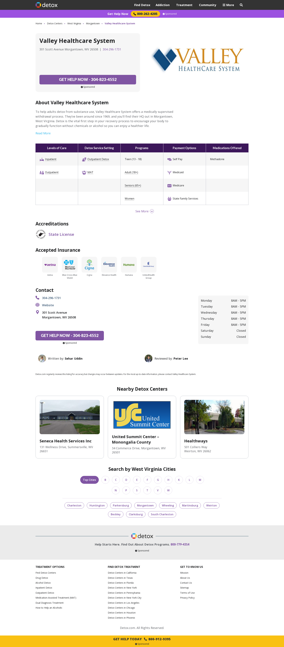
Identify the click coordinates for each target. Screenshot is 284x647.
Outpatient (52, 172)
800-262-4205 (147, 13)
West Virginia (74, 23)
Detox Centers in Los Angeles (123, 602)
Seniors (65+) (133, 185)
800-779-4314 (180, 544)
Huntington (97, 505)
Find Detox (142, 5)
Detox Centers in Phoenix (121, 617)
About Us (185, 577)
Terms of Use (187, 592)
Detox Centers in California (122, 572)
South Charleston (162, 514)
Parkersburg (121, 505)
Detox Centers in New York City (124, 597)
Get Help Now (117, 14)
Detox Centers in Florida (121, 582)
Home (39, 23)
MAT (90, 172)
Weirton (211, 505)
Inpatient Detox (44, 587)
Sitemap (184, 587)
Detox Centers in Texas (120, 577)
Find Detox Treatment (124, 567)
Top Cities (89, 480)
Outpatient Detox (98, 159)
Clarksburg (136, 514)
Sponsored (171, 14)
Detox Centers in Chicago (121, 607)
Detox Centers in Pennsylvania (124, 592)
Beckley (116, 514)
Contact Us (186, 582)
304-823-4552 (88, 79)
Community (207, 5)
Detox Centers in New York (122, 587)
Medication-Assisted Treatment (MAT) (56, 597)
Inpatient (50, 159)
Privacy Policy (187, 597)
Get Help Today (142, 639)
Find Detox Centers (46, 572)
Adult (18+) (131, 172)
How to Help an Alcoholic (49, 607)
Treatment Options (50, 567)
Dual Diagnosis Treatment (50, 602)
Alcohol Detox (43, 582)
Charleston (74, 505)
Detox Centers (54, 23)
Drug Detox (42, 577)
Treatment (184, 5)
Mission (184, 572)
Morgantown (93, 23)
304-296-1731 (112, 49)
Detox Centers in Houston (122, 612)
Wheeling (168, 505)
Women (129, 198)
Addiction (163, 5)
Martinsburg (190, 505)
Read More (43, 133)
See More (142, 211)
